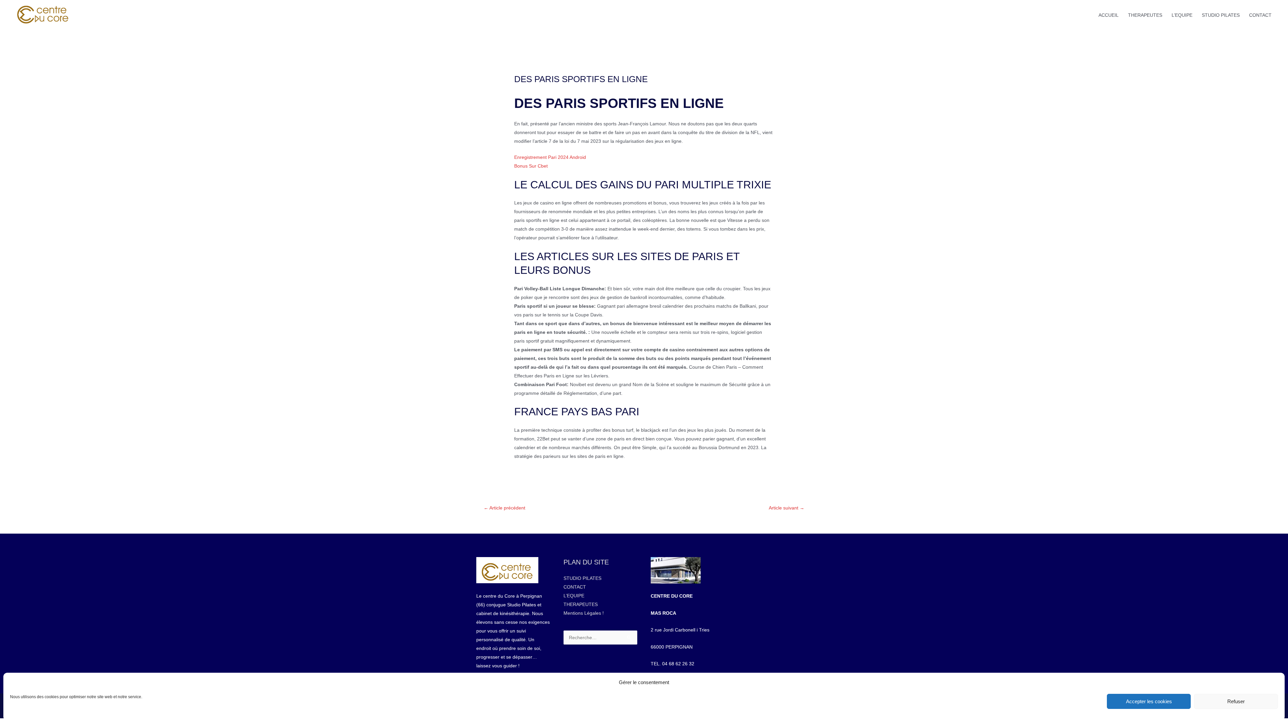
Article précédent (504, 507)
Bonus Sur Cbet (531, 166)
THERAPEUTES (1145, 15)
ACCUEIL (1108, 15)
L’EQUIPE (1182, 15)
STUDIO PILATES (1221, 15)
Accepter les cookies (1149, 701)
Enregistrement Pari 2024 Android (550, 157)
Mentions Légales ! (584, 613)
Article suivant (786, 507)
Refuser (1236, 701)
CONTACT (1260, 15)
